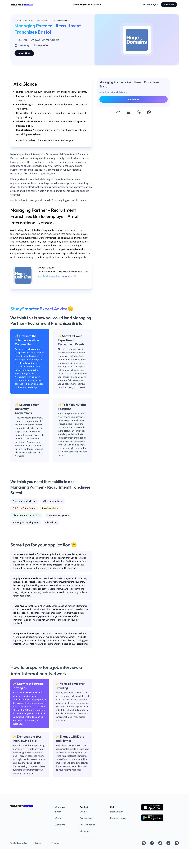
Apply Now (24, 53)
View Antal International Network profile (57, 276)
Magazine (85, 831)
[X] (168, 843)
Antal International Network (113, 92)
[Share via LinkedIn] (139, 112)
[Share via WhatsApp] (149, 112)
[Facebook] (144, 843)
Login (58, 811)
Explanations (86, 818)
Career (58, 818)
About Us (60, 824)
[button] (118, 112)
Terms (38, 843)
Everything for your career (86, 4)
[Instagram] (152, 843)
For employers (151, 4)
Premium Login (118, 818)
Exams (83, 811)
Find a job (169, 4)
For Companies (87, 824)
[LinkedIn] (177, 843)
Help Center (116, 811)
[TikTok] (160, 843)
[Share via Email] (128, 112)
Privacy (55, 843)
